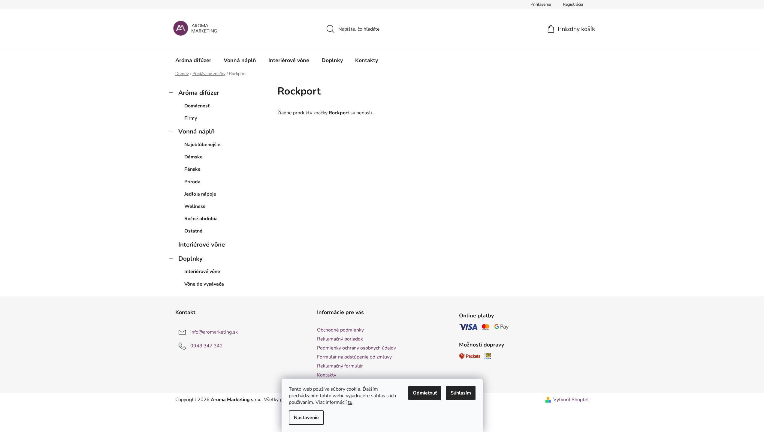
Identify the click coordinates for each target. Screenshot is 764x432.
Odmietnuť (425, 393)
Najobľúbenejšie (202, 144)
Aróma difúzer (198, 92)
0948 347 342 (206, 346)
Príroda (192, 181)
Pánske (192, 169)
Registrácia (573, 4)
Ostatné (193, 231)
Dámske (193, 157)
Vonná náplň (196, 131)
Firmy (190, 118)
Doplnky (190, 258)
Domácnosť (197, 106)
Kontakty (326, 375)
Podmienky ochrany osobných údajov (356, 348)
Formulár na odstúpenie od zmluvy (354, 357)
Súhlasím (461, 393)
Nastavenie (306, 417)
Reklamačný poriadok (340, 339)
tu (350, 402)
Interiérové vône (201, 244)
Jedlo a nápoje (200, 194)
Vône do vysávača (204, 284)
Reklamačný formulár (340, 366)
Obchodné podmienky (340, 330)
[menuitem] (193, 60)
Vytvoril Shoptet (571, 399)
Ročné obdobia (201, 218)
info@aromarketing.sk (214, 332)
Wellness (194, 206)
